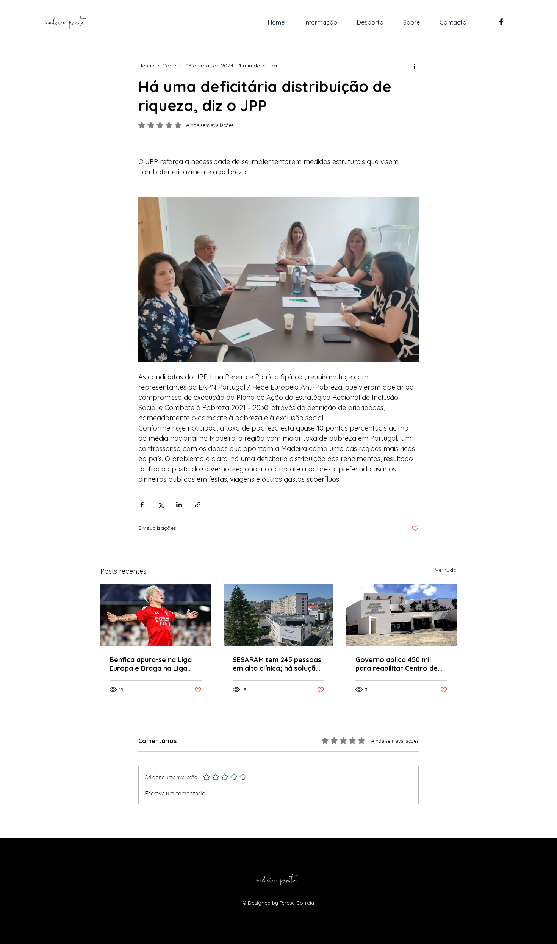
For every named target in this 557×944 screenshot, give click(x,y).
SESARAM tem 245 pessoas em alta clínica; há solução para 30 (277, 664)
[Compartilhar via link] (197, 504)
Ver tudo (446, 570)
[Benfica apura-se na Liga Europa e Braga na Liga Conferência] (155, 615)
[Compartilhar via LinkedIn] (179, 504)
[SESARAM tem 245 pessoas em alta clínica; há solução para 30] (279, 615)
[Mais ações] (414, 65)
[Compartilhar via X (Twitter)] (160, 504)
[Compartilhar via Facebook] (142, 504)
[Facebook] (501, 22)
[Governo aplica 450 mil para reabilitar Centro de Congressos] (401, 615)
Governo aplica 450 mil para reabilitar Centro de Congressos (396, 664)
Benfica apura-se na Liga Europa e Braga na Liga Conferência (151, 664)
